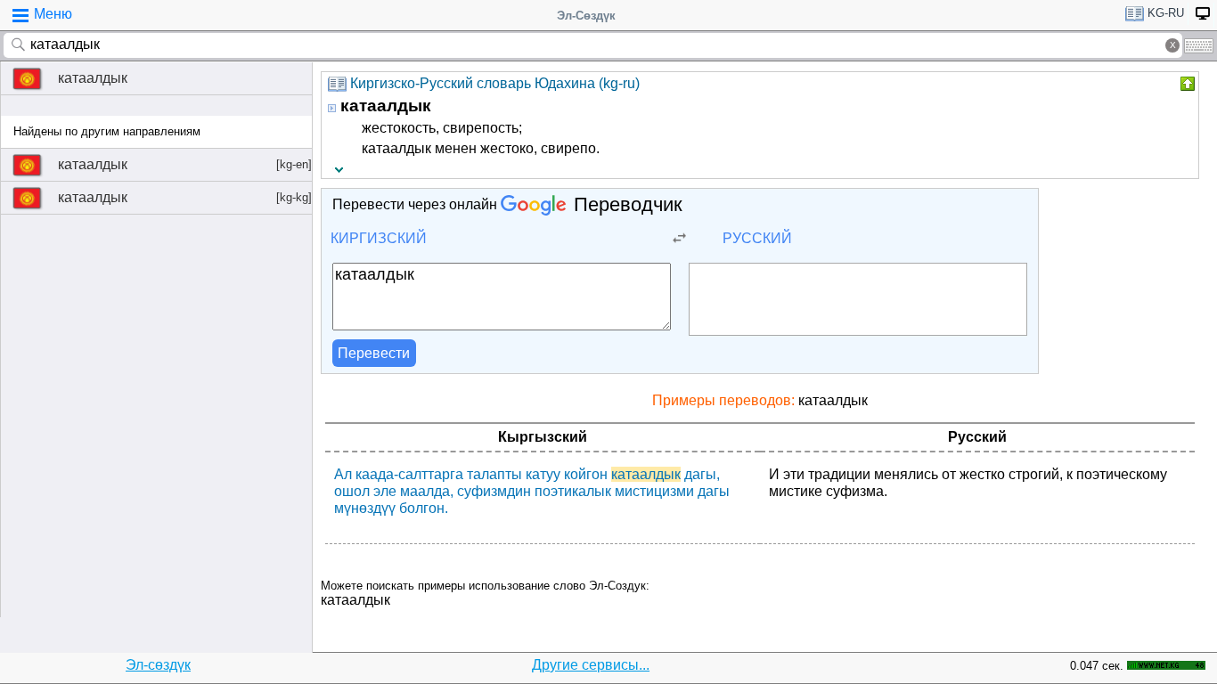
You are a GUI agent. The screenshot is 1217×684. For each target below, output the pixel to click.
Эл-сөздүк (158, 664)
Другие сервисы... (590, 664)
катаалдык (92, 78)
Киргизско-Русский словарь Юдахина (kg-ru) (495, 83)
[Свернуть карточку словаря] (1186, 84)
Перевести (374, 353)
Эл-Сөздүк (586, 15)
